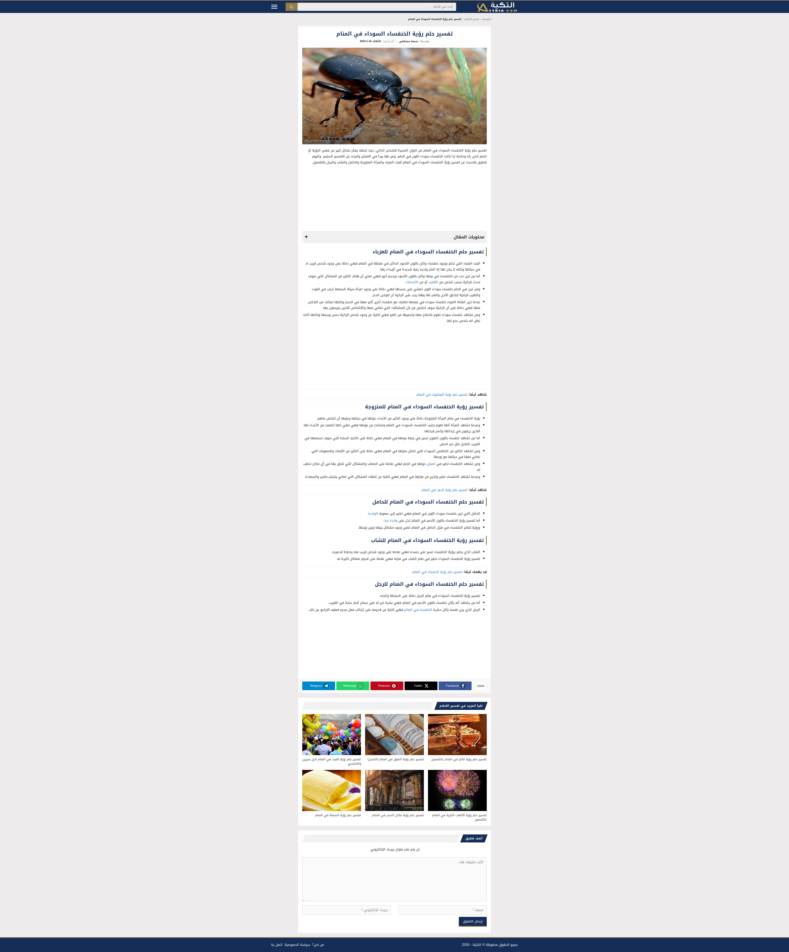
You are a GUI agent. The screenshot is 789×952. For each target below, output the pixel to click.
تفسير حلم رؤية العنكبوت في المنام (441, 394)
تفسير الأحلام (472, 19)
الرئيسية (486, 19)
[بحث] (292, 7)
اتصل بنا (277, 945)
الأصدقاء (412, 282)
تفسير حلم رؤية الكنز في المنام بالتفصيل (459, 759)
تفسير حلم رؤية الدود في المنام (444, 490)
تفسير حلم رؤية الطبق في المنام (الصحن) (396, 759)
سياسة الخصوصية (297, 945)
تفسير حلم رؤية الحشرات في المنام (437, 572)
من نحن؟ (318, 945)
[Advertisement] (394, 199)
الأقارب (433, 282)
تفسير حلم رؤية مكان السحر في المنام (398, 815)
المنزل (431, 464)
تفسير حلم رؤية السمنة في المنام (338, 815)
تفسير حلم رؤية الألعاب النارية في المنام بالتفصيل (459, 817)
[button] (394, 237)
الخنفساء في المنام (418, 610)
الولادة (373, 513)
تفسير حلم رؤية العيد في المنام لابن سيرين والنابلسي (331, 761)
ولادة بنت (390, 520)
